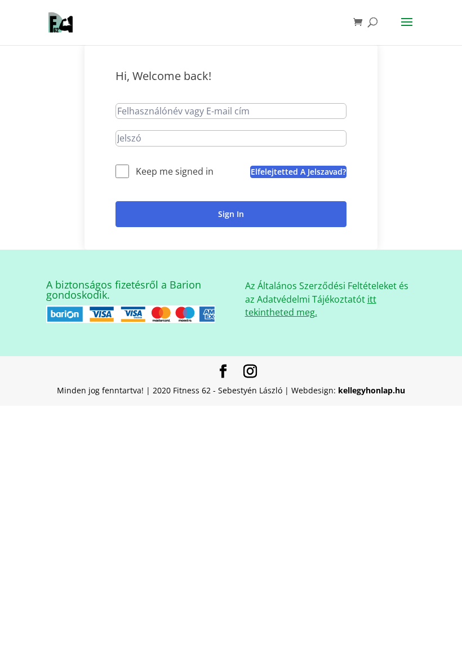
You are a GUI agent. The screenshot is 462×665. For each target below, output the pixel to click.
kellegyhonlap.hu (371, 390)
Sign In (231, 214)
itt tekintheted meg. (310, 306)
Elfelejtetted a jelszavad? (298, 171)
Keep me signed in (175, 171)
